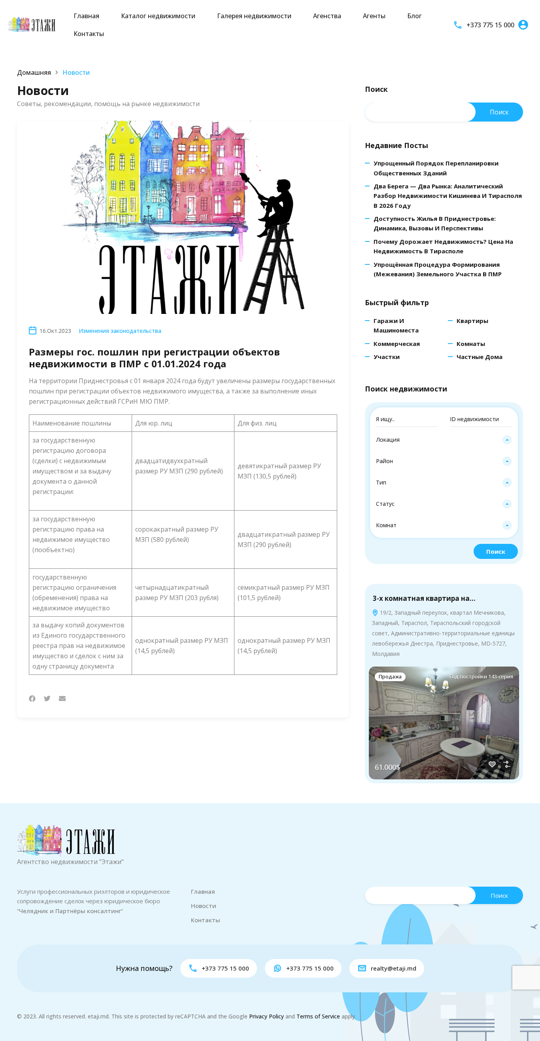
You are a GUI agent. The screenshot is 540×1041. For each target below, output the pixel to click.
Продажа (390, 676)
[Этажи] (31, 24)
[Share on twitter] (47, 698)
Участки (387, 357)
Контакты (89, 33)
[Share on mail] (62, 698)
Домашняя (34, 72)
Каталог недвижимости (158, 15)
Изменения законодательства (120, 330)
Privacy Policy (266, 1016)
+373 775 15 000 (490, 25)
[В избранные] (492, 764)
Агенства (327, 15)
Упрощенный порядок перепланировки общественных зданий (436, 168)
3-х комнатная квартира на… (424, 598)
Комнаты (471, 344)
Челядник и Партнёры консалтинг (70, 911)
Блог (414, 15)
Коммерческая (397, 344)
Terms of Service (318, 1016)
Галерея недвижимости (254, 15)
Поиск (376, 89)
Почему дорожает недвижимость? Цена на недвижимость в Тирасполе (443, 246)
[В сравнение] (506, 764)
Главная (86, 15)
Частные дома (479, 357)
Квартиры (472, 321)
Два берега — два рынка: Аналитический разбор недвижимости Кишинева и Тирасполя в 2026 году (448, 195)
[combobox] (444, 439)
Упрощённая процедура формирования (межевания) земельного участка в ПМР (438, 269)
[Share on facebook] (32, 698)
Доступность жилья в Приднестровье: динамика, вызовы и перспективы (435, 223)
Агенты (374, 15)
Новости (203, 906)
